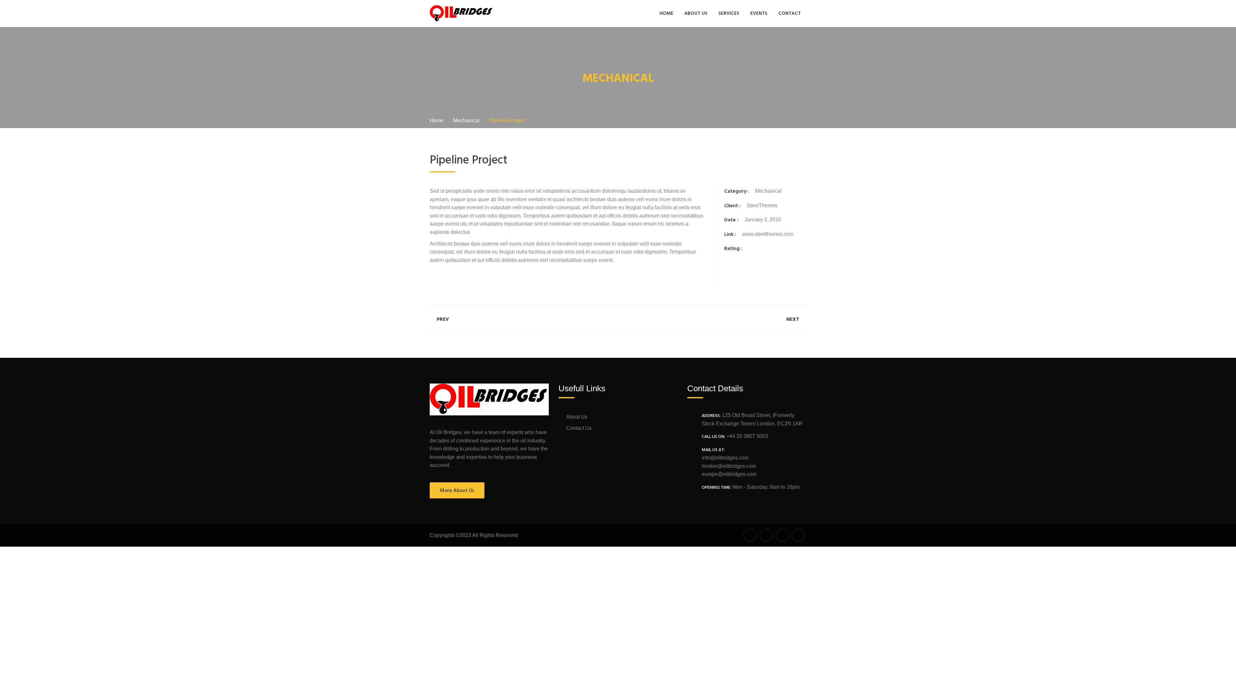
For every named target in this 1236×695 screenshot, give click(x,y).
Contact (789, 13)
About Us (695, 13)
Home (666, 13)
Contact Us (579, 428)
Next (792, 319)
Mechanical (768, 191)
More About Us (457, 490)
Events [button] (758, 13)
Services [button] (728, 13)
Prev (443, 319)
